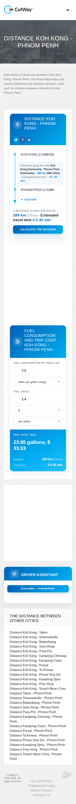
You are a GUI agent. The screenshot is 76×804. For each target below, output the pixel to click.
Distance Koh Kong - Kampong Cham (36, 660)
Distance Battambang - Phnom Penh (35, 702)
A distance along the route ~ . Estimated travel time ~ (40, 173)
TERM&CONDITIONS (41, 785)
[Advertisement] (38, 280)
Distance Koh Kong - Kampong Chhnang (38, 656)
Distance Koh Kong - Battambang (33, 641)
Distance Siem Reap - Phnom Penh (34, 707)
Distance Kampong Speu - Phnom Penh (37, 744)
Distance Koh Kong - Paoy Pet (31, 651)
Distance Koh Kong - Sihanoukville (34, 637)
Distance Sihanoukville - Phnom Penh (36, 698)
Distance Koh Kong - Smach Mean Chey (38, 688)
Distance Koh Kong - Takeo (29, 632)
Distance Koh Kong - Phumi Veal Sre (35, 674)
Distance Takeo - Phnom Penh (31, 693)
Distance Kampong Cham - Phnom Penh (38, 726)
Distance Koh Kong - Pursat (29, 665)
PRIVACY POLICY (41, 790)
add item (30, 200)
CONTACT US (41, 795)
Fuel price (21, 391)
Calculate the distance (38, 229)
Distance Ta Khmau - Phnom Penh (33, 735)
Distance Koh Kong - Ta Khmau (31, 670)
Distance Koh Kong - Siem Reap (32, 646)
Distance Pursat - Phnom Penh (31, 730)
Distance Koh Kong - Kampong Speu (35, 679)
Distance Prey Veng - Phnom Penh (34, 749)
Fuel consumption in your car (36, 363)
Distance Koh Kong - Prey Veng (32, 684)
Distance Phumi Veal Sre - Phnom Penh (37, 740)
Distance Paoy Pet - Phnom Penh (33, 712)
